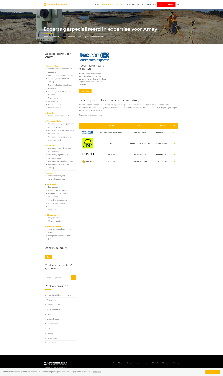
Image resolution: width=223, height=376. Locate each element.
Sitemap (176, 363)
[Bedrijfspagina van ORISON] (174, 154)
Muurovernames (54, 108)
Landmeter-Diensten (134, 4)
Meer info (85, 91)
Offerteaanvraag (166, 4)
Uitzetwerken (53, 101)
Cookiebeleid (167, 363)
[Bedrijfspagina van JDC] (174, 143)
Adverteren (151, 4)
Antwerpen (51, 300)
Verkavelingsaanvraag (56, 179)
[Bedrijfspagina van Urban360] (174, 161)
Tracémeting (53, 98)
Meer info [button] (97, 372)
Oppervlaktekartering (56, 203)
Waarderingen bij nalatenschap (60, 161)
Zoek (48, 257)
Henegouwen (52, 338)
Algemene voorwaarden (142, 363)
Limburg (50, 314)
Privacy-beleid (156, 363)
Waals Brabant (52, 324)
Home (97, 4)
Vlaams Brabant (53, 319)
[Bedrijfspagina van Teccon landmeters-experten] (88, 132)
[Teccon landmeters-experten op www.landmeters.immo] (94, 57)
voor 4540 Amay (74, 36)
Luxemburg (51, 343)
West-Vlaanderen (53, 309)
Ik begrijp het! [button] (212, 372)
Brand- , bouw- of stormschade (60, 116)
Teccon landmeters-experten (92, 67)
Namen (50, 333)
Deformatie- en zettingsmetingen (61, 75)
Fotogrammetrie (54, 218)
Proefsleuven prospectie (57, 190)
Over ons (122, 363)
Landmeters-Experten (112, 4)
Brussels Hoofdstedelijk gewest (59, 295)
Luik (48, 328)
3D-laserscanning (55, 221)
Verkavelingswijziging (56, 176)
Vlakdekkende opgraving (57, 200)
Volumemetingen (54, 104)
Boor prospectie (54, 187)
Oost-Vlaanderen (53, 305)
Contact (129, 363)
